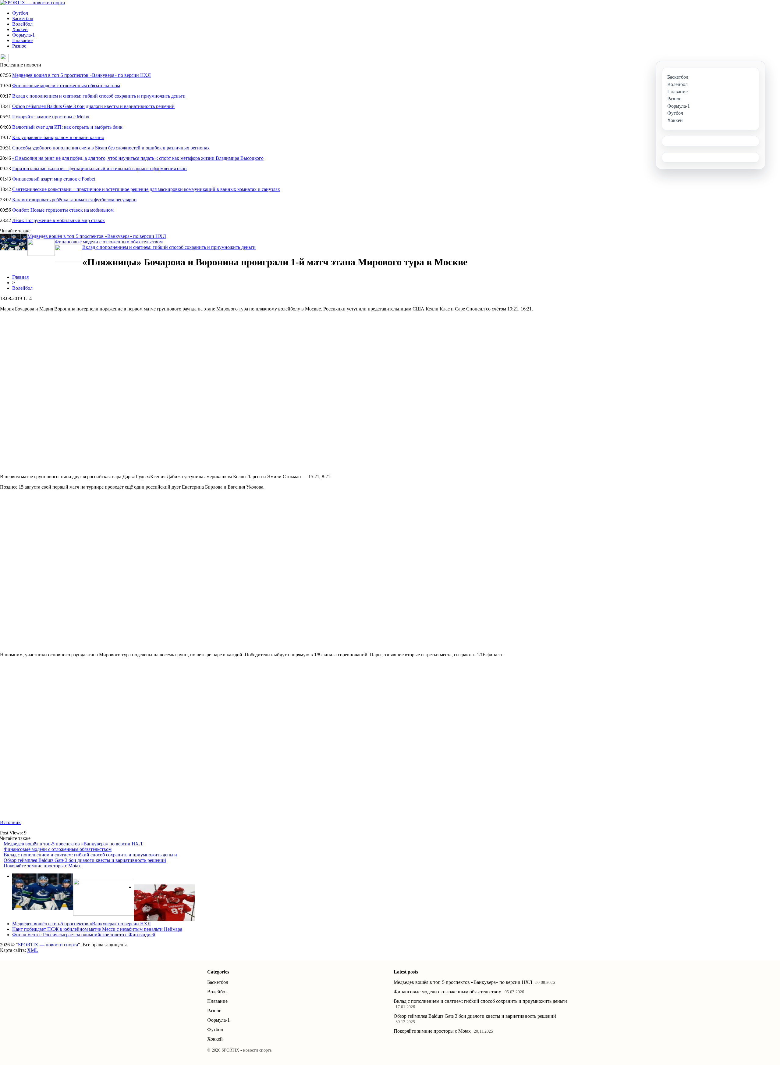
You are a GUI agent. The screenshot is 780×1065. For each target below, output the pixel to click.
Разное (19, 45)
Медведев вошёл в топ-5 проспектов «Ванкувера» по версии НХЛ (81, 75)
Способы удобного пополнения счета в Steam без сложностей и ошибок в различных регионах (111, 147)
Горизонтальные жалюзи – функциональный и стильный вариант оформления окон (99, 168)
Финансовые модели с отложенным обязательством (66, 85)
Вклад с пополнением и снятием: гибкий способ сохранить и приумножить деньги (99, 96)
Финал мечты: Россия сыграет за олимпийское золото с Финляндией (83, 934)
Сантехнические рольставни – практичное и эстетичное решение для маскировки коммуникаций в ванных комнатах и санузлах (146, 189)
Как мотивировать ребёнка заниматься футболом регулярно (74, 199)
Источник (10, 822)
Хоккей (20, 29)
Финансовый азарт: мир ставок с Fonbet (53, 178)
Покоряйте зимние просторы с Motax (50, 116)
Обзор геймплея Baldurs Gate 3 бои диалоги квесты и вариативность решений (93, 106)
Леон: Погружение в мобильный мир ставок (58, 220)
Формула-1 (23, 35)
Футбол (20, 13)
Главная (20, 277)
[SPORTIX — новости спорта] (32, 2)
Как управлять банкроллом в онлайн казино (58, 137)
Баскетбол (22, 18)
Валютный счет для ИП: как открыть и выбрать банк (67, 127)
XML (32, 950)
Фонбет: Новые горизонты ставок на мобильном (63, 210)
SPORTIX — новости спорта (48, 944)
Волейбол (22, 24)
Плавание (22, 40)
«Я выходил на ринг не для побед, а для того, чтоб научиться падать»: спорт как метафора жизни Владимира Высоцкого (138, 158)
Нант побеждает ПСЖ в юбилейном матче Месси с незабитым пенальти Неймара (97, 929)
